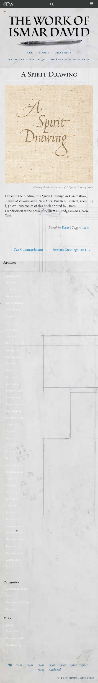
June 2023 (11, 370)
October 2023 (13, 356)
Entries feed (12, 631)
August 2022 (13, 424)
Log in (9, 624)
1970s (73, 665)
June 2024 (11, 323)
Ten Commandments (28, 249)
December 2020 (14, 532)
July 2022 (11, 431)
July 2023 (11, 363)
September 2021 (14, 471)
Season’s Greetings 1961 (69, 250)
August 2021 (13, 478)
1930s (29, 665)
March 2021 (12, 512)
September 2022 (14, 417)
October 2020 (13, 546)
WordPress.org (13, 645)
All (30, 52)
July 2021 (11, 485)
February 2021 (14, 519)
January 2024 (13, 350)
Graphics (63, 52)
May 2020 (11, 573)
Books (44, 52)
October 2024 (13, 309)
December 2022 (14, 404)
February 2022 (14, 458)
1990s (40, 670)
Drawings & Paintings (70, 59)
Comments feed (14, 638)
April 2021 (12, 505)
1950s (51, 665)
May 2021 (11, 498)
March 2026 (12, 268)
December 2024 (14, 302)
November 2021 (14, 464)
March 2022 (12, 451)
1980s (84, 665)
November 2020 (14, 539)
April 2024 (12, 336)
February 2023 (14, 390)
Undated (54, 670)
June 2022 (11, 437)
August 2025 (13, 275)
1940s (40, 665)
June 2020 (11, 566)
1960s (85, 227)
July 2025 (11, 282)
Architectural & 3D (26, 59)
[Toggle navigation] (94, 4)
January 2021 (13, 525)
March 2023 (12, 383)
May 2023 (11, 377)
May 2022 (11, 444)
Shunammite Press (82, 677)
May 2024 (11, 329)
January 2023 (13, 397)
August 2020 (13, 559)
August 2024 (13, 316)
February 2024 (14, 343)
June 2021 (11, 492)
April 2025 (12, 289)
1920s (18, 665)
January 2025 (13, 295)
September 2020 (14, 552)
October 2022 (13, 410)
